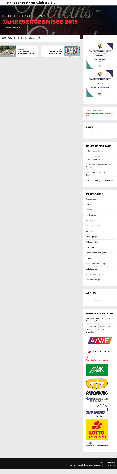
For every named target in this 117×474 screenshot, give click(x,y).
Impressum (110, 462)
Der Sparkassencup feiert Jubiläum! (96, 173)
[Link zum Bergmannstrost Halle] (97, 401)
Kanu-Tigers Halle (93, 226)
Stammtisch (91, 258)
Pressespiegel (91, 237)
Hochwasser (91, 215)
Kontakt (100, 462)
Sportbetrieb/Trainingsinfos (96, 253)
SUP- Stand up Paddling (95, 264)
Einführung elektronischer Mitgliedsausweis (96, 157)
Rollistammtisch (92, 242)
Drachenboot (91, 199)
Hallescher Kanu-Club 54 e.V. (31, 3)
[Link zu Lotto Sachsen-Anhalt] (97, 439)
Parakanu (41, 16)
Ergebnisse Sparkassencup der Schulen (98, 165)
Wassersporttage (93, 280)
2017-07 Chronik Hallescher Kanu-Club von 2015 (21, 38)
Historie (6, 16)
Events (89, 204)
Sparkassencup (92, 247)
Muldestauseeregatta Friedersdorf (99, 181)
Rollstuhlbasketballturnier (96, 151)
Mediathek (92, 132)
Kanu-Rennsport (23, 16)
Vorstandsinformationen (95, 274)
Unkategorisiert (92, 269)
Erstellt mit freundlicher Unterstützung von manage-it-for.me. (92, 465)
